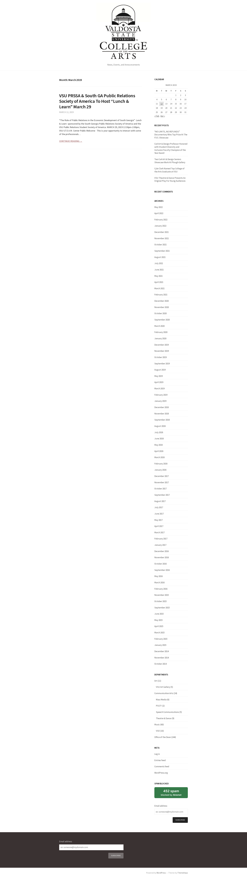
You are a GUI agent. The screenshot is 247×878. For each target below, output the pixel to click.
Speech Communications (167, 712)
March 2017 (159, 532)
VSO (158, 730)
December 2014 (161, 651)
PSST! (159, 705)
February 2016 (160, 588)
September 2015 (162, 607)
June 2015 (159, 613)
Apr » (162, 116)
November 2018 (161, 413)
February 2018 (160, 463)
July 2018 (158, 432)
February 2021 (160, 294)
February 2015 (160, 638)
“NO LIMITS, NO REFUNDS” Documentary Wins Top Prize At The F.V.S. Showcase (170, 134)
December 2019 (161, 344)
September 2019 (162, 363)
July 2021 (158, 263)
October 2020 (160, 313)
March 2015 (159, 632)
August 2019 (160, 369)
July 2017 (158, 507)
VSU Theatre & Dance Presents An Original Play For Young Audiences (170, 179)
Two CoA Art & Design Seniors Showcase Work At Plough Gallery (169, 161)
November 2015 (161, 595)
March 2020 (159, 326)
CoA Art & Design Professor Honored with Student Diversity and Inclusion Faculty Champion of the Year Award (170, 148)
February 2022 (160, 219)
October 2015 (160, 601)
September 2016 (162, 570)
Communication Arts (163, 693)
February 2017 (160, 538)
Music (157, 724)
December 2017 (161, 476)
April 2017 (158, 526)
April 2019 (158, 382)
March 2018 (159, 457)
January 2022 (160, 225)
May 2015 (158, 620)
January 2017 (160, 545)
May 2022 (158, 207)
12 (162, 104)
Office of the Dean (162, 737)
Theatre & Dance (163, 718)
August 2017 (160, 501)
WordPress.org (161, 772)
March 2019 (159, 388)
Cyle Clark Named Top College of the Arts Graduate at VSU (169, 170)
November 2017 (161, 482)
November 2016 (161, 557)
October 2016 (160, 563)
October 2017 (160, 488)
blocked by (171, 792)
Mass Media (161, 699)
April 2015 (158, 626)
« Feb (156, 116)
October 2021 (160, 244)
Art (155, 680)
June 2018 (159, 438)
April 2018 (158, 451)
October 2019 (160, 357)
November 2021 (161, 238)
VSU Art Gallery (163, 687)
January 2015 (160, 645)
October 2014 (160, 663)
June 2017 (159, 513)
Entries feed (160, 760)
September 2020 (162, 319)
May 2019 (158, 376)
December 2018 (161, 407)
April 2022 (158, 213)
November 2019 (161, 351)
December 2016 (161, 551)
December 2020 (161, 300)
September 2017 (162, 494)
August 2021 (160, 257)
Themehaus (182, 873)
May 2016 (158, 576)
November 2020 (161, 307)
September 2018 (162, 419)
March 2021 (159, 288)
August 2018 (160, 426)
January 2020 (160, 338)
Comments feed (161, 766)
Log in (157, 754)
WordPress (161, 873)
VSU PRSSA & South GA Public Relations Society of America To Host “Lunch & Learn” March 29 (97, 101)
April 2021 (158, 282)
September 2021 (162, 250)
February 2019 (160, 394)
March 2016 (159, 582)
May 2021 (158, 276)
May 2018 (158, 444)
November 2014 (161, 657)
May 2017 (158, 520)
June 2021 (159, 269)
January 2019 (160, 401)
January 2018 (160, 469)
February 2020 (160, 332)
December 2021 (161, 232)
